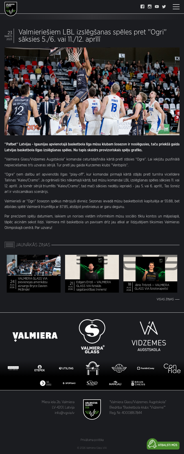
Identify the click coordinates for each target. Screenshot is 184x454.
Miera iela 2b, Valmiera (58, 402)
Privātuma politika (92, 440)
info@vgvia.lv (64, 413)
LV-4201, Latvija (63, 407)
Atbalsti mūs (167, 445)
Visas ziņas (165, 299)
